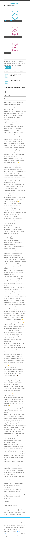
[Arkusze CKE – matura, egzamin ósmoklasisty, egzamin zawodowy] (15, 3)
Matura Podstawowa (16, 20)
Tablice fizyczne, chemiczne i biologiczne (16, 75)
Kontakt (7, 67)
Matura (8, 20)
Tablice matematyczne (15, 80)
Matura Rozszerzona (16, 37)
